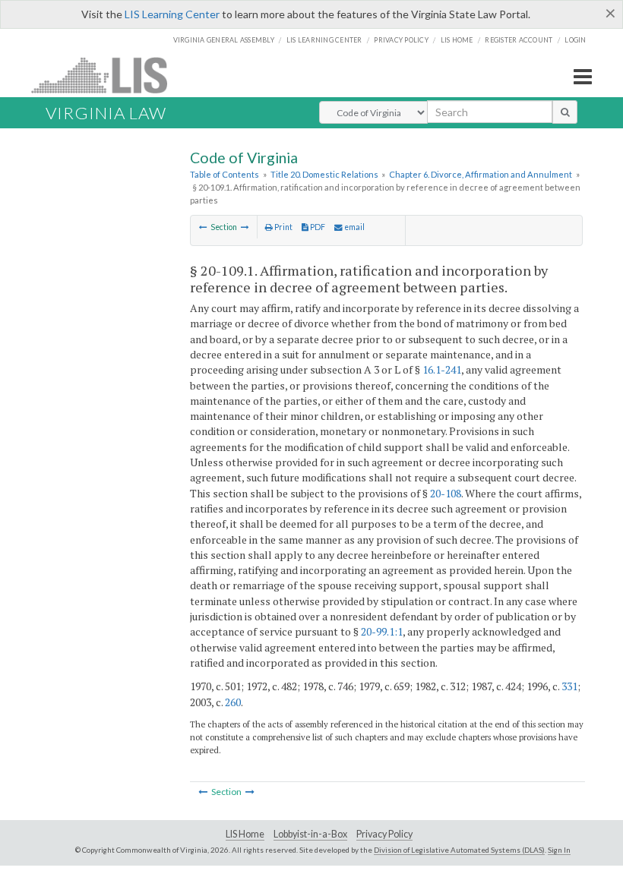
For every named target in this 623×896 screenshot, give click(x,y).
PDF (316, 227)
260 (233, 702)
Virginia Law (106, 113)
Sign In (559, 849)
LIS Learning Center (172, 14)
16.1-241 (441, 369)
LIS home (457, 40)
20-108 (445, 493)
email (354, 227)
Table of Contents (224, 174)
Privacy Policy (401, 40)
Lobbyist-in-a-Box (310, 834)
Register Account (518, 40)
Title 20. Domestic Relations (324, 174)
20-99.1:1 (382, 631)
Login (575, 40)
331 (569, 686)
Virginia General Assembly (223, 40)
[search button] (564, 111)
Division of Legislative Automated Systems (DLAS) (459, 849)
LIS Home (245, 834)
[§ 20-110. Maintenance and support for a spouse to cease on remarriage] (245, 227)
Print (283, 227)
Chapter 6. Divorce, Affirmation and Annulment (480, 174)
